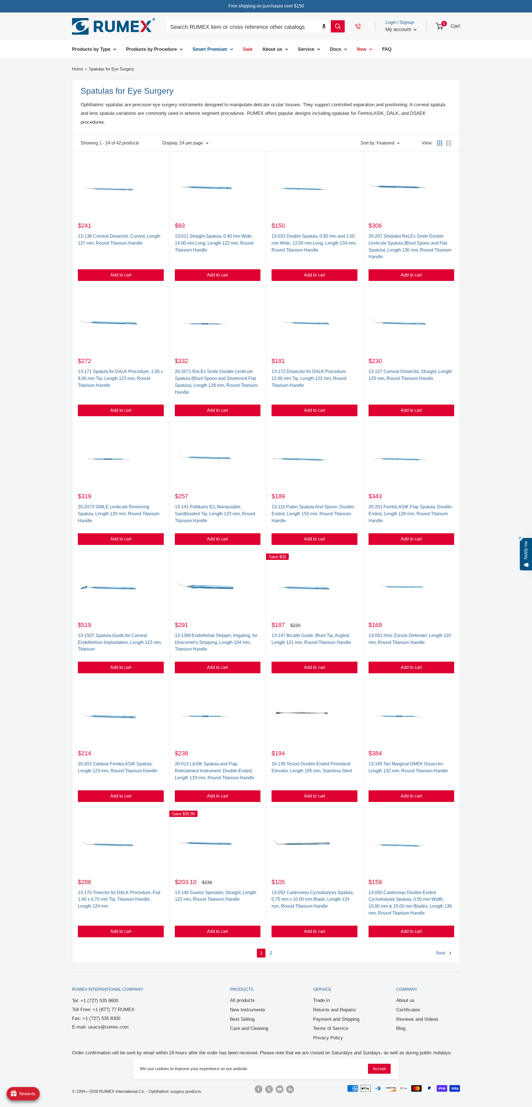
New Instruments (247, 1009)
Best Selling (242, 1019)
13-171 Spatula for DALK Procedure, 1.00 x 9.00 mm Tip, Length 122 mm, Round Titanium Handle (120, 378)
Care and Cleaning (249, 1028)
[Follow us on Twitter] (269, 1089)
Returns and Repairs (334, 1009)
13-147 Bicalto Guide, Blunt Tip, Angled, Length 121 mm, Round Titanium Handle (311, 639)
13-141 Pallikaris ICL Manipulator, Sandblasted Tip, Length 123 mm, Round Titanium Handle (215, 513)
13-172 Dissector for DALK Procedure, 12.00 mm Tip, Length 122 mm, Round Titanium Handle (309, 378)
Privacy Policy (328, 1037)
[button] (324, 26)
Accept (379, 1068)
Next (440, 953)
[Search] (338, 26)
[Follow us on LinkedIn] (290, 1089)
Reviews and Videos (417, 1019)
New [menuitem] (361, 49)
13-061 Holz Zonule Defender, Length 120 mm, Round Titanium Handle (410, 639)
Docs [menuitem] (335, 49)
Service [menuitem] (306, 49)
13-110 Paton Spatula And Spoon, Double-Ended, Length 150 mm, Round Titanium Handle (313, 513)
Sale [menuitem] (247, 49)
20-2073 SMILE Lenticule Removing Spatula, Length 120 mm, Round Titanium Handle (118, 513)
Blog (400, 1028)
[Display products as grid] (439, 143)
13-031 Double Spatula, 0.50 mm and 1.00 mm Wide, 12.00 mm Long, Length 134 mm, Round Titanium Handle (314, 243)
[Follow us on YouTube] (279, 1089)
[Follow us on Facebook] (258, 1089)
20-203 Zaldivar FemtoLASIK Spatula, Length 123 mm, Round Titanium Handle (117, 767)
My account (398, 29)
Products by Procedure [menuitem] (151, 49)
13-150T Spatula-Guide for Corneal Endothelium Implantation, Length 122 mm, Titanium (120, 642)
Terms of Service (330, 1028)
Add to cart (120, 275)
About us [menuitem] (272, 49)
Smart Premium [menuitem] (210, 49)
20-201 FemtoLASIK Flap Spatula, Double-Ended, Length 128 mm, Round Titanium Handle (411, 513)
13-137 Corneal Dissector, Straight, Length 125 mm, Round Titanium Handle (410, 375)
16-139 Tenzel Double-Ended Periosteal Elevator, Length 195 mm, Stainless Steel (312, 767)
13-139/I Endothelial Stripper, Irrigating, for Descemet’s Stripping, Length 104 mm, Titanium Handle (216, 642)
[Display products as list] (448, 143)
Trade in (321, 1000)
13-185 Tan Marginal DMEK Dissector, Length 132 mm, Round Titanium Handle (408, 767)
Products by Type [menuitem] (91, 49)
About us (405, 1000)
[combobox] (248, 27)
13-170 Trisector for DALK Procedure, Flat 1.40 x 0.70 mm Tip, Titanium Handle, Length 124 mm (119, 899)
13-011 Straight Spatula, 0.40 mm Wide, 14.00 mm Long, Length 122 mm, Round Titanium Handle (214, 243)
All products (242, 1000)
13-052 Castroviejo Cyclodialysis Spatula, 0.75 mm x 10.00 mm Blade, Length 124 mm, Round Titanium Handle (313, 899)
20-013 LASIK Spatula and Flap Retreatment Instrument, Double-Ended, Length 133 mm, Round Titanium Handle (214, 770)
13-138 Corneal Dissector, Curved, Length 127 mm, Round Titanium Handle (119, 239)
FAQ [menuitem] (387, 49)
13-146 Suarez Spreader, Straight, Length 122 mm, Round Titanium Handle (215, 896)
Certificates (408, 1009)
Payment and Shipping (336, 1019)
